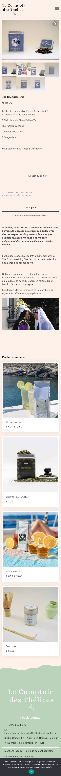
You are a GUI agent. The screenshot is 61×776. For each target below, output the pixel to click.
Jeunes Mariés (14, 290)
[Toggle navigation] (57, 9)
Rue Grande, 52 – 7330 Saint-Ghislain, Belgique (32, 738)
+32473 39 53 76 (16, 724)
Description (30, 207)
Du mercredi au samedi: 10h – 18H (25, 742)
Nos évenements (13, 756)
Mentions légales (13, 750)
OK (31, 771)
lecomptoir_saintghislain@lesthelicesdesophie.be (30, 733)
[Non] (57, 766)
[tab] (30, 208)
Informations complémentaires (31, 215)
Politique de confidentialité (39, 750)
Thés (17, 193)
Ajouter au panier (37, 175)
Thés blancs (27, 193)
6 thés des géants (23, 195)
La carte (29, 756)
